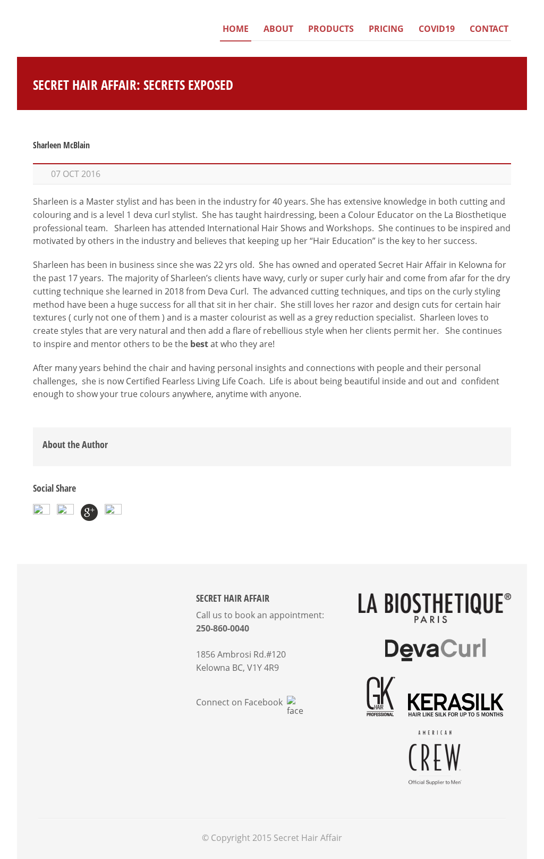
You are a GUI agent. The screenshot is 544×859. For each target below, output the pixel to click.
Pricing (386, 29)
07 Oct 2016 (75, 174)
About (278, 29)
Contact (489, 29)
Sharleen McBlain (61, 145)
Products (331, 29)
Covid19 (437, 29)
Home (236, 29)
